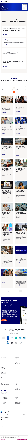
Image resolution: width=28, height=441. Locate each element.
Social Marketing (3, 356)
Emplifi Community (3, 374)
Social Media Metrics (3, 399)
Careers (16, 385)
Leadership (16, 384)
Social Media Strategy (4, 402)
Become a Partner (17, 389)
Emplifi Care (2, 367)
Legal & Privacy (17, 390)
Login (16, 398)
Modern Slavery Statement (5, 432)
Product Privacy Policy (4, 427)
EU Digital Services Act (18, 402)
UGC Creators (3, 403)
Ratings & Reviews (3, 373)
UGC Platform (3, 377)
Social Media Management (4, 398)
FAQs (1, 388)
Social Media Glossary (4, 385)
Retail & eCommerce (18, 361)
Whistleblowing (3, 431)
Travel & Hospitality (18, 363)
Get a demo (4, 320)
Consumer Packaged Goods (19, 356)
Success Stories (17, 367)
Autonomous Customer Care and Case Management (6, 360)
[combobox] (20, 87)
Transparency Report (18, 403)
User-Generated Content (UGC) (5, 404)
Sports (16, 362)
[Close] (27, 437)
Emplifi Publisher (3, 368)
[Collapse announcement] (26, 3)
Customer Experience (4, 392)
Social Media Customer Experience (5, 394)
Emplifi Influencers (3, 372)
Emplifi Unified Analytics (4, 366)
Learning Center (17, 394)
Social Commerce (3, 357)
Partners (16, 388)
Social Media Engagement (4, 397)
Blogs (1, 383)
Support (16, 397)
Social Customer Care (4, 358)
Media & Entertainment (18, 358)
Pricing (16, 383)
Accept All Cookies (19, 439)
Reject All (25, 439)
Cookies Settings (3, 439)
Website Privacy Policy (4, 426)
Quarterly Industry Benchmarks (5, 384)
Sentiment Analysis (3, 393)
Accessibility (17, 399)
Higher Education (17, 357)
